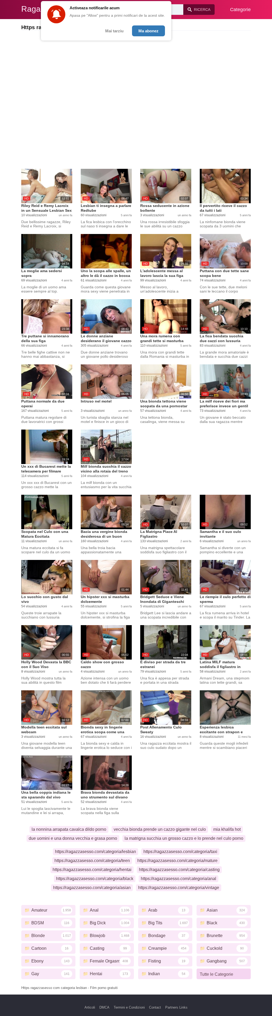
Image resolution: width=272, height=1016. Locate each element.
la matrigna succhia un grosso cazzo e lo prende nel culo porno (184, 838)
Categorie (240, 9)
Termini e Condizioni (129, 1007)
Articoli (89, 1007)
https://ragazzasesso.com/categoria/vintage (178, 887)
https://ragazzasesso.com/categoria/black (94, 878)
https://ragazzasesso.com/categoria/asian (92, 887)
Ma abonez (148, 31)
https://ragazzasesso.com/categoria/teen (92, 860)
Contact (155, 1007)
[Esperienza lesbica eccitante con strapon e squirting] (225, 707)
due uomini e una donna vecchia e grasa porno (73, 838)
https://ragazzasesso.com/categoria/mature (177, 860)
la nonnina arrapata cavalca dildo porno (69, 829)
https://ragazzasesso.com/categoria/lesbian (95, 851)
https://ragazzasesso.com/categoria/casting (179, 869)
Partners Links (176, 1007)
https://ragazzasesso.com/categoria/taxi (180, 851)
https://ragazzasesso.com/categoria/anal (178, 878)
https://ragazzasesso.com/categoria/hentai (92, 869)
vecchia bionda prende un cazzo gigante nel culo (160, 829)
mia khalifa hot (227, 829)
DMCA (104, 1007)
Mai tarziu (114, 31)
